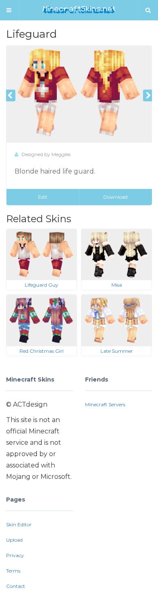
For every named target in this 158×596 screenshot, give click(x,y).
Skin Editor (19, 524)
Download (115, 197)
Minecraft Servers (105, 404)
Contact (15, 586)
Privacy (15, 555)
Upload (14, 540)
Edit (42, 197)
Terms (13, 571)
